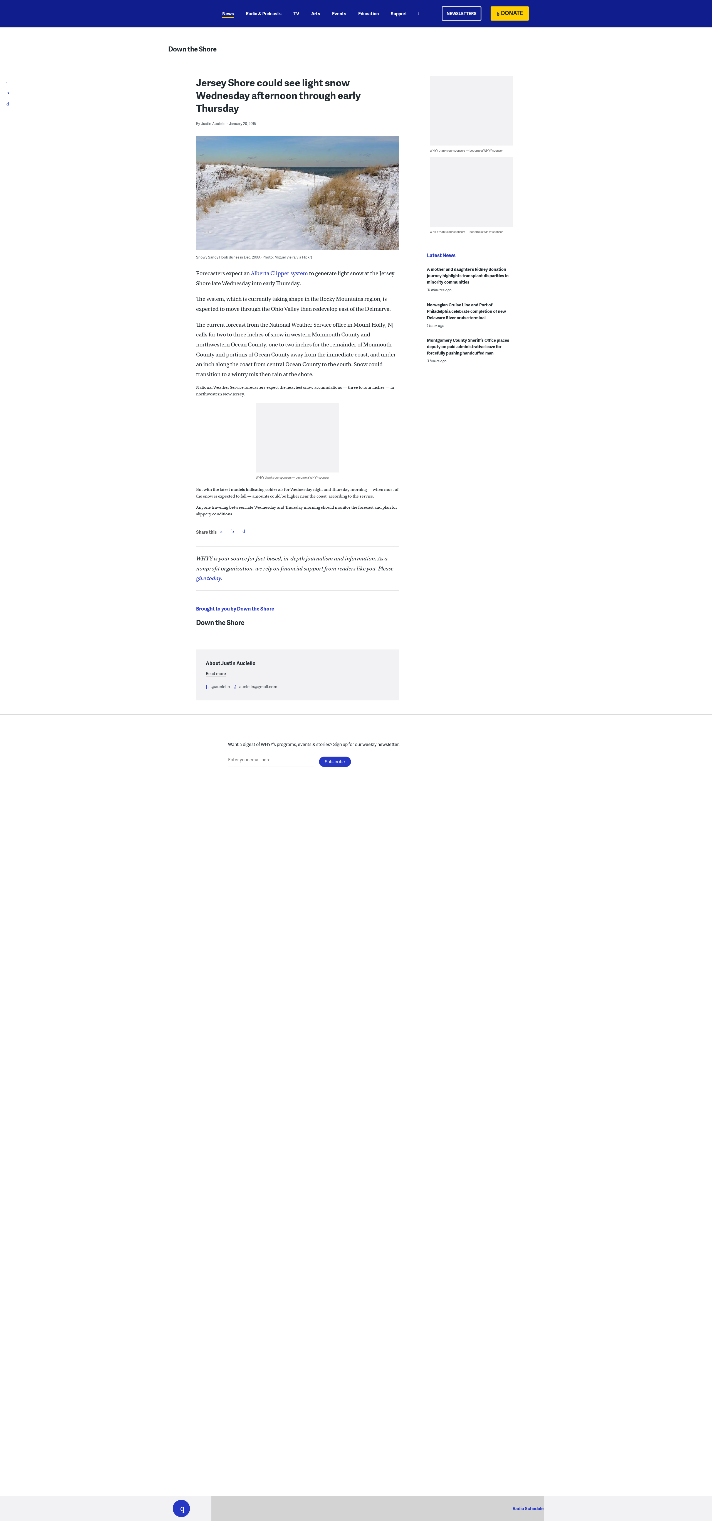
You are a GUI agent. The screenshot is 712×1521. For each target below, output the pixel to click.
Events (339, 13)
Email (243, 531)
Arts (315, 13)
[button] (181, 1508)
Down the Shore (192, 48)
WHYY (188, 13)
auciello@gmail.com (258, 686)
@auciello (220, 686)
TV (296, 13)
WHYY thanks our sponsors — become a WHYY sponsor (292, 477)
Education (368, 13)
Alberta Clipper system (279, 273)
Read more (216, 673)
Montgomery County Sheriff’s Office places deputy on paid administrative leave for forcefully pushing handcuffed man (468, 346)
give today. (209, 578)
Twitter (232, 531)
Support (399, 13)
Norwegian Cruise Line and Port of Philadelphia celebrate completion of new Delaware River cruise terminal (466, 311)
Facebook (221, 531)
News (228, 13)
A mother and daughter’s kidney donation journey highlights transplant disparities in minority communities (468, 275)
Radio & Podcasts (263, 13)
